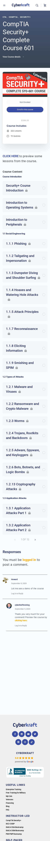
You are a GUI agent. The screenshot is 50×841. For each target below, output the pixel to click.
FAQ (7, 810)
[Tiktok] (32, 742)
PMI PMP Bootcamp (14, 834)
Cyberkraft (25, 753)
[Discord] (18, 742)
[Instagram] (25, 742)
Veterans (9, 799)
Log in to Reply (17, 593)
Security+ (25, 17)
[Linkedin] (22, 734)
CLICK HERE (11, 156)
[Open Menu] (4, 5)
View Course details (12, 57)
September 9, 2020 (19, 583)
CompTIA (13, 17)
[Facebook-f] (15, 734)
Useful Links (15, 784)
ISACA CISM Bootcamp (15, 830)
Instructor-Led (18, 815)
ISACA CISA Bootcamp (14, 827)
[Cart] (45, 5)
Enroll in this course (25, 109)
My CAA (9, 796)
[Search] (37, 5)
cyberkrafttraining (22, 605)
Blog (7, 806)
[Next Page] (35, 539)
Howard (14, 579)
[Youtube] (28, 734)
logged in (29, 560)
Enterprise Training (13, 789)
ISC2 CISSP (10, 824)
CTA (5, 17)
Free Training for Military (15, 793)
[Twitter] (35, 734)
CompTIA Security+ (13, 820)
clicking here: (21, 620)
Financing (10, 803)
